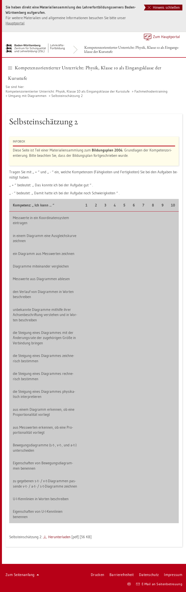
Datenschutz (149, 574)
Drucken (97, 574)
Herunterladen (59, 537)
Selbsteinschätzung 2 (67, 96)
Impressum (173, 574)
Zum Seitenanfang (20, 574)
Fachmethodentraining (151, 91)
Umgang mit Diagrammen (27, 96)
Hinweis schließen (166, 7)
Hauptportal (15, 23)
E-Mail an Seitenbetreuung (162, 584)
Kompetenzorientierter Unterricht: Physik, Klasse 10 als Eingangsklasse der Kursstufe (131, 49)
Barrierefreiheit (121, 574)
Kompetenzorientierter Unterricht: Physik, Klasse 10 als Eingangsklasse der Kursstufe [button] (85, 72)
